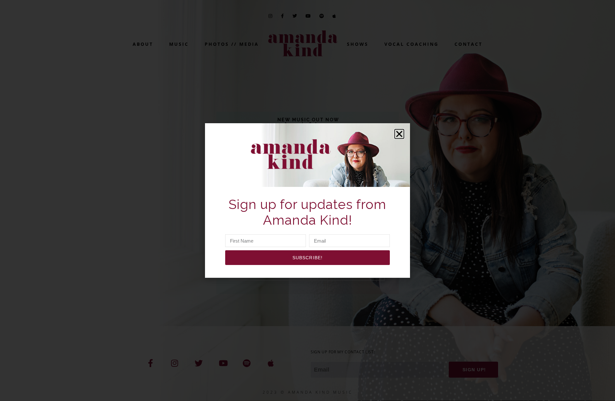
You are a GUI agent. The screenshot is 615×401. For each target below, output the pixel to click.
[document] (307, 200)
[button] (399, 134)
